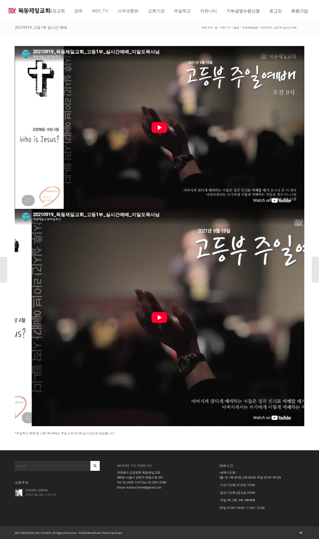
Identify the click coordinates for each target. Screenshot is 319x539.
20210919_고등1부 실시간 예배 (41, 27)
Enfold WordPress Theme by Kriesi (100, 533)
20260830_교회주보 (36, 490)
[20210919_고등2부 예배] (315, 269)
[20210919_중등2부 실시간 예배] (3, 269)
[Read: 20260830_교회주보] (19, 493)
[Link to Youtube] (300, 532)
